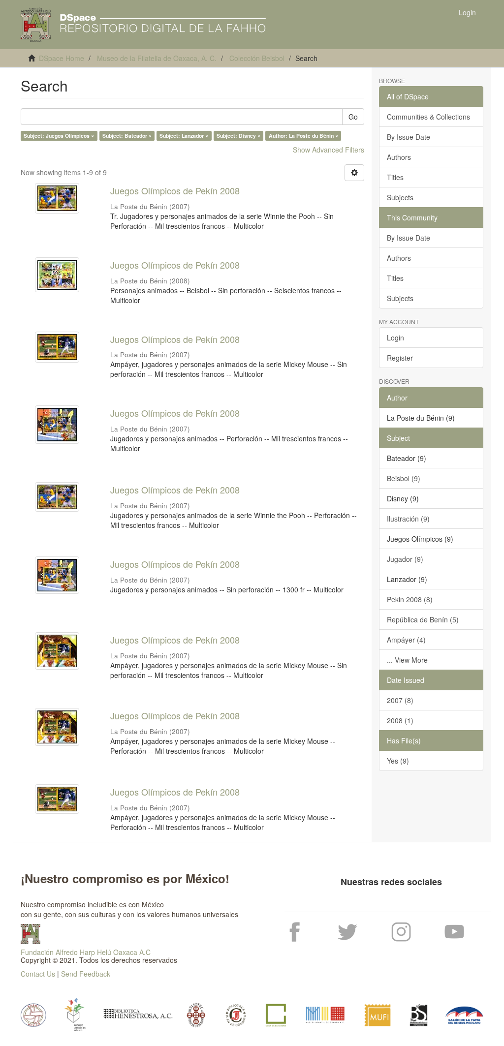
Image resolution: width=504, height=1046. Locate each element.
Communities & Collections (428, 117)
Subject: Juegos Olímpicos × (59, 135)
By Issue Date (408, 137)
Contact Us (38, 974)
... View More (407, 660)
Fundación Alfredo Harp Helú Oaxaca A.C (86, 952)
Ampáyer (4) (406, 640)
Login (395, 337)
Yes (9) (398, 761)
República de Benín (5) (423, 619)
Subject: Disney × (238, 135)
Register (400, 358)
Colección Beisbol (256, 58)
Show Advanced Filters (328, 149)
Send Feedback (85, 974)
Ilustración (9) (408, 518)
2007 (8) (400, 700)
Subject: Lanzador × (183, 135)
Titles (395, 177)
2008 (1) (400, 720)
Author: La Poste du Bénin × (303, 135)
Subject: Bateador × (127, 135)
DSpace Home (61, 58)
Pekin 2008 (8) (410, 599)
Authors (399, 157)
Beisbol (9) (403, 478)
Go (353, 117)
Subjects (400, 197)
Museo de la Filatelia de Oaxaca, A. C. (157, 58)
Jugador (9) (405, 559)
